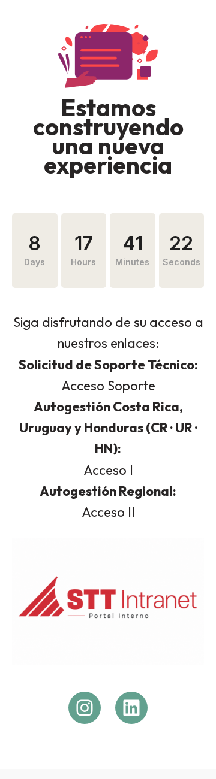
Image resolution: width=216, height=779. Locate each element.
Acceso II (108, 512)
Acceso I (108, 470)
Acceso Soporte (108, 385)
